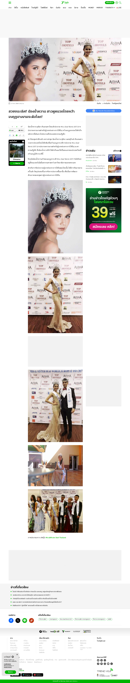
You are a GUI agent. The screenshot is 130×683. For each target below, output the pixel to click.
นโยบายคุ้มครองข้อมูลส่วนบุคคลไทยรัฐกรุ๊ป (80, 660)
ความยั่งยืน (27, 650)
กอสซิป (109, 619)
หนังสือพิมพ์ (56, 641)
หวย (54, 645)
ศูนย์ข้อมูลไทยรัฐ (48, 660)
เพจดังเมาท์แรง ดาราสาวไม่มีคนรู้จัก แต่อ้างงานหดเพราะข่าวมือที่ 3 (31, 595)
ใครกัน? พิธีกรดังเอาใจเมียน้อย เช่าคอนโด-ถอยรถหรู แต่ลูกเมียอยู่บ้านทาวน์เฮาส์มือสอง (37, 591)
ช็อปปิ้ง (99, 638)
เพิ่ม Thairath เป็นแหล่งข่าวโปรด (105, 110)
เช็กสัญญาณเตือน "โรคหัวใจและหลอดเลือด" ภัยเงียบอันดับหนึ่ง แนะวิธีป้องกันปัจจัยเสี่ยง (96, 167)
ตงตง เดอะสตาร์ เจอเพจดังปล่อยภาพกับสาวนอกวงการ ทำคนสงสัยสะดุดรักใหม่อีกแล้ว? (37, 602)
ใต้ (86, 182)
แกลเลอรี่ (70, 648)
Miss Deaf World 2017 (66, 619)
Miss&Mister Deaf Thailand (56, 537)
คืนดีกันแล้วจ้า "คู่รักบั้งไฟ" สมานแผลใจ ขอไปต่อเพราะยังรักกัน (30, 605)
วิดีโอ (54, 648)
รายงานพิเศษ (43, 641)
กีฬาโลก (70, 645)
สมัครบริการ (109, 2)
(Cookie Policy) (8, 667)
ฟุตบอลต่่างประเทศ (73, 641)
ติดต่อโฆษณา (38, 662)
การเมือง (26, 643)
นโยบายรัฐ (13, 645)
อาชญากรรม (13, 648)
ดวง (40, 645)
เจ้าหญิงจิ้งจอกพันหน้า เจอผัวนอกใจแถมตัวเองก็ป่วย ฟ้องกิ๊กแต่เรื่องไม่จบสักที (35, 598)
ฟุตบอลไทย (83, 641)
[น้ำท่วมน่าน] (17, 151)
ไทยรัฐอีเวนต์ (101, 641)
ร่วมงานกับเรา (20, 660)
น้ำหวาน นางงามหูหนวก (99, 619)
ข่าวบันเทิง (107, 103)
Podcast (41, 650)
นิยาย (40, 648)
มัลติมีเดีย (41, 652)
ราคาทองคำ (13, 650)
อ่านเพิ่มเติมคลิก (8, 665)
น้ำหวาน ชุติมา (43, 619)
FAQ (56, 660)
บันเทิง (99, 103)
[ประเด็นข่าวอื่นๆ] (23, 141)
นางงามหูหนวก (53, 619)
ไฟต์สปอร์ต (83, 643)
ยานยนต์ (26, 648)
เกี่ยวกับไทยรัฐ (30, 660)
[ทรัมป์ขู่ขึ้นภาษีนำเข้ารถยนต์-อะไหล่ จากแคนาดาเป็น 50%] (114, 158)
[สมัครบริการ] (103, 210)
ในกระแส (12, 643)
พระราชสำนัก (14, 641)
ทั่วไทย (87, 171)
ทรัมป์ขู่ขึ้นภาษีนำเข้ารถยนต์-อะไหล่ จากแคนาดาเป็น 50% (95, 156)
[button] (10, 135)
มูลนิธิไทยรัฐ (39, 660)
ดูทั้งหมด (116, 151)
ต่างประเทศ (89, 160)
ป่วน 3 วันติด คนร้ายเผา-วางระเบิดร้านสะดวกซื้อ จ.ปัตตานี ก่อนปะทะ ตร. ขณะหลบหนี (96, 178)
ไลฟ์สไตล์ (55, 650)
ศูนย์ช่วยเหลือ (62, 660)
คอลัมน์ (41, 643)
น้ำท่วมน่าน (16, 159)
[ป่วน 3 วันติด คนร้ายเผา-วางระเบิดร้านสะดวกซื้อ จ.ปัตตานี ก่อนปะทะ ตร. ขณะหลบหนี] (114, 179)
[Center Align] (17, 654)
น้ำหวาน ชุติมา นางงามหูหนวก (82, 619)
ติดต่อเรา (30, 662)
